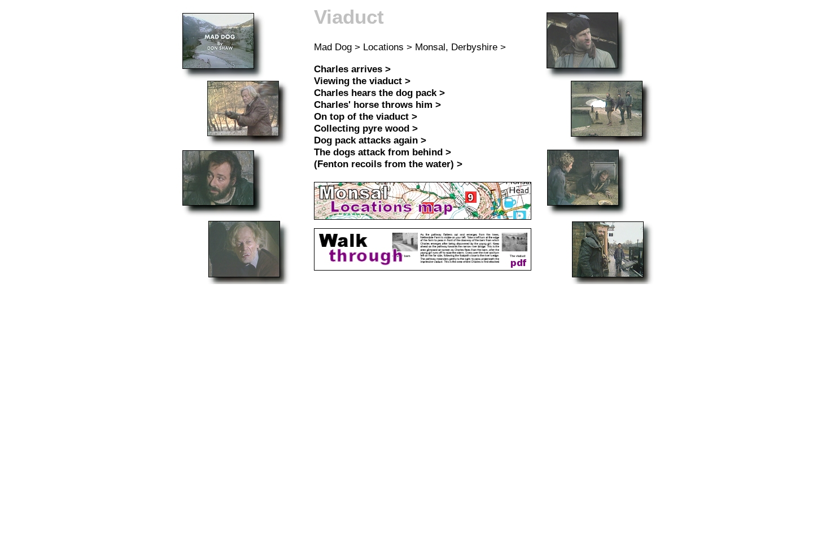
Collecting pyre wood (361, 128)
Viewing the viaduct (358, 80)
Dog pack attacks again (366, 140)
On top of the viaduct (361, 116)
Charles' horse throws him (373, 104)
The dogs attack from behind (378, 152)
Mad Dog (333, 47)
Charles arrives (348, 69)
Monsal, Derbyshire (456, 47)
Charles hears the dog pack (375, 92)
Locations (383, 47)
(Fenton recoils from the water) (384, 163)
